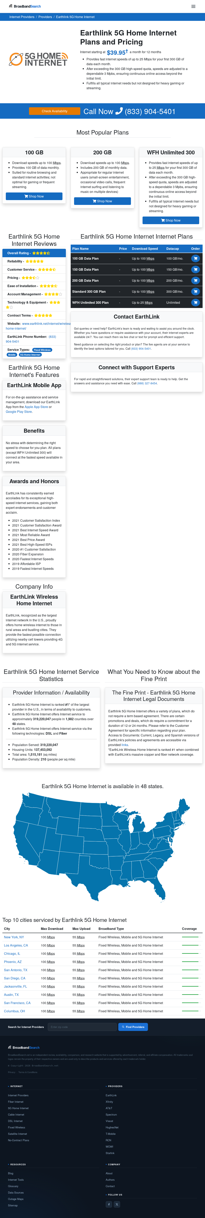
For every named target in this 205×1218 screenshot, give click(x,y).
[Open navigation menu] (193, 6)
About (109, 1173)
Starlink (110, 1153)
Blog (10, 1173)
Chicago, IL (12, 953)
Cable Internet (16, 1114)
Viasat (109, 1121)
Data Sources (16, 1192)
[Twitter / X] (117, 1204)
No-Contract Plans (18, 1140)
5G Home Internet (30, 354)
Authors (110, 1180)
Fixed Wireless (42, 350)
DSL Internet (15, 1121)
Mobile (12, 354)
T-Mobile (111, 1134)
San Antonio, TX (15, 970)
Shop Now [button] (36, 196)
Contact (110, 1186)
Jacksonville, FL (15, 986)
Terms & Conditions (27, 1072)
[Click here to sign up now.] (195, 258)
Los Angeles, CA (16, 945)
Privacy (11, 1072)
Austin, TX (11, 994)
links (125, 744)
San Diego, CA (14, 978)
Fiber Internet (15, 1102)
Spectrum (111, 1114)
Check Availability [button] (54, 111)
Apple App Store (36, 406)
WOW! (109, 1146)
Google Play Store (19, 411)
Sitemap (13, 1205)
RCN (108, 1140)
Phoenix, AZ (13, 961)
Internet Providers (18, 1095)
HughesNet (112, 1127)
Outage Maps (16, 1199)
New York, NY (14, 937)
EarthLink (111, 1095)
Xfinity (109, 1102)
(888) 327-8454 (147, 383)
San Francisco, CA (17, 1002)
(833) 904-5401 (129, 110)
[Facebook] (109, 1204)
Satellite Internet (17, 1134)
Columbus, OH (14, 1011)
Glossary (13, 1186)
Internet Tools (16, 1180)
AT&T (109, 1108)
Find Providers (135, 1027)
